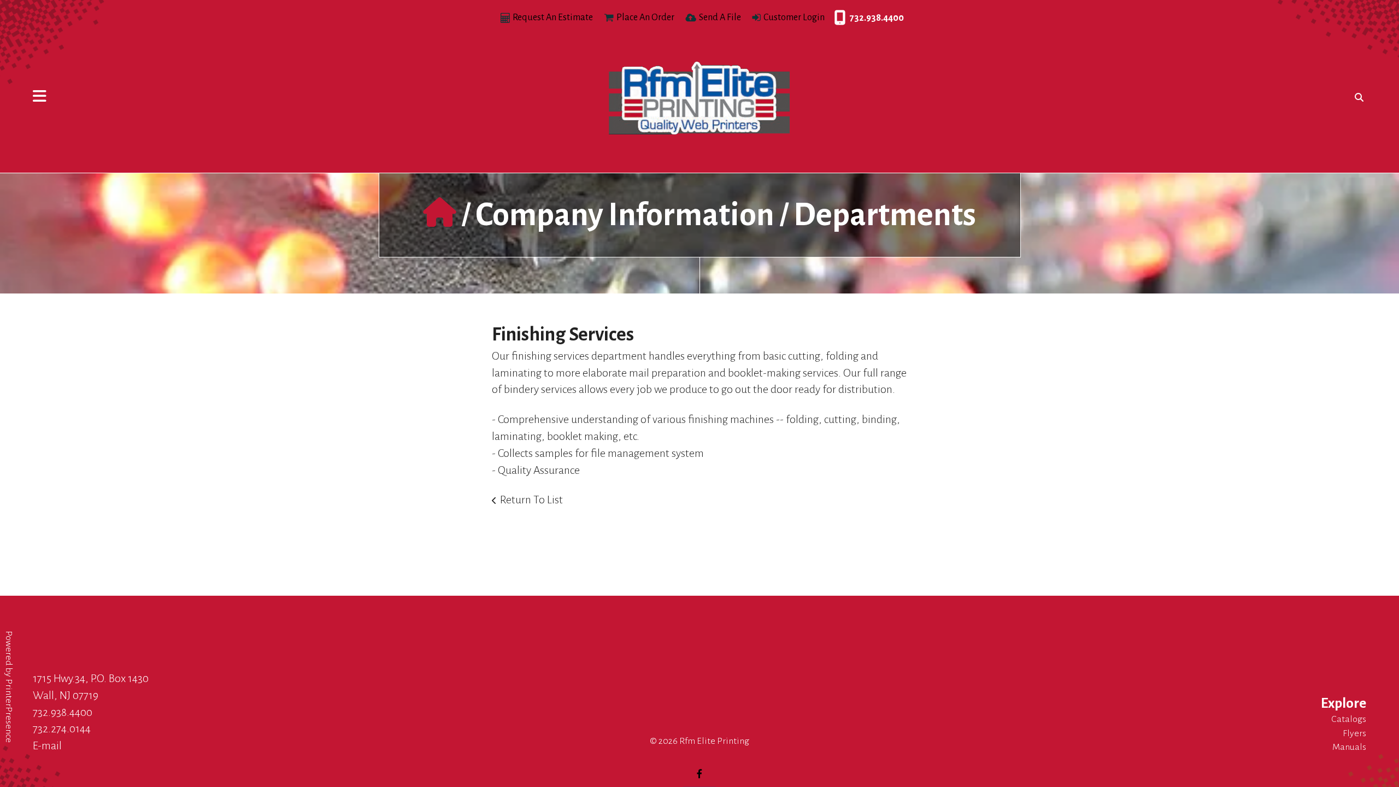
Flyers (1354, 733)
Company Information (624, 215)
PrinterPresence (9, 711)
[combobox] (1356, 97)
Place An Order (645, 17)
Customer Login (794, 17)
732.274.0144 (62, 729)
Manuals (1349, 747)
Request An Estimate (553, 17)
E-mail (47, 745)
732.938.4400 (837, 18)
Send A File (720, 17)
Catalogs (1348, 719)
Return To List (531, 500)
